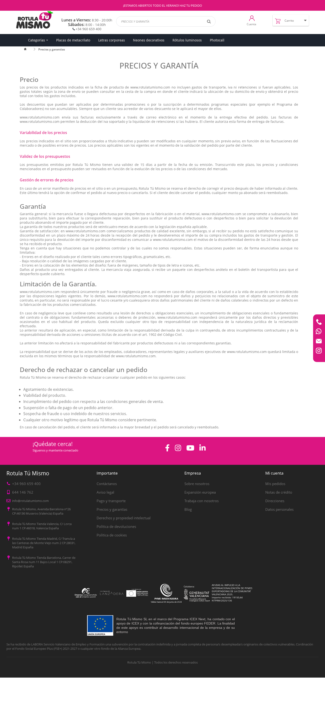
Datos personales (279, 509)
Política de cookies (112, 535)
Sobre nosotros (196, 483)
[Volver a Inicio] (28, 49)
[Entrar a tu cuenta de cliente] (252, 18)
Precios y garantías (112, 509)
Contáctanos (107, 483)
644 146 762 (22, 492)
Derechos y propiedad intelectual (124, 518)
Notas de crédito (278, 492)
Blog (188, 509)
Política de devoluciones (116, 526)
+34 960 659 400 (88, 29)
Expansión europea (200, 492)
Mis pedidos (275, 483)
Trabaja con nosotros (201, 500)
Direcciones (274, 500)
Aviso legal (105, 492)
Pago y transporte (111, 500)
